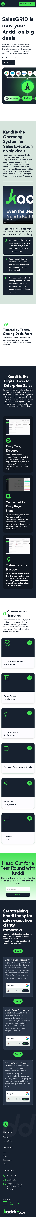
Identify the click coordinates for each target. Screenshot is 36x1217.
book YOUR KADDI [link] (26, 4)
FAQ (4, 1164)
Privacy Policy (7, 1141)
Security (5, 1137)
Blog (4, 1152)
